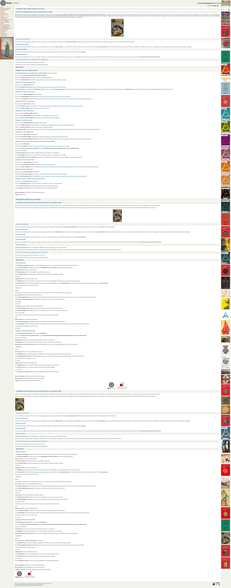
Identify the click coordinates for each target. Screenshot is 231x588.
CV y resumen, (66, 146)
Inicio (1, 7)
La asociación (3, 13)
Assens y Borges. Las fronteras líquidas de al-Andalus (55, 174)
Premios (7, 23)
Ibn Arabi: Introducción (7, 8)
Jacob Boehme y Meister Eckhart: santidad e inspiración (47, 117)
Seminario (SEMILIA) (7, 9)
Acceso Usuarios (3, 33)
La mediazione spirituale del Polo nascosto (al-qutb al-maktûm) (44, 185)
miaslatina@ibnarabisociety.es (23, 583)
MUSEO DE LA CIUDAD (20, 247)
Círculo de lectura (7, 14)
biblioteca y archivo (7, 24)
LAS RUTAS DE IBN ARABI (5, 22)
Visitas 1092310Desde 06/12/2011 (3, 35)
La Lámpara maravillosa (49, 136)
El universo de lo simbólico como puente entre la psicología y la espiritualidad (53, 96)
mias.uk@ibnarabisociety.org (20, 584)
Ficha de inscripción (51, 265)
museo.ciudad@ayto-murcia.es (52, 247)
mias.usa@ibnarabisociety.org (21, 585)
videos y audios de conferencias (4, 30)
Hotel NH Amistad (81, 207)
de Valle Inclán (64, 136)
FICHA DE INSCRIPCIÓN (4, 27)
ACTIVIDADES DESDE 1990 (7, 26)
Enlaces (7, 12)
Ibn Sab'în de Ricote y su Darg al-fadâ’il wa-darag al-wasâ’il (44, 115)
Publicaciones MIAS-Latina (7, 19)
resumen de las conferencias (36, 64)
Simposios (7, 10)
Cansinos (42, 174)
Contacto (2, 32)
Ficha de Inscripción (70, 17)
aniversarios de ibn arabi (7, 28)
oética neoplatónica (51, 164)
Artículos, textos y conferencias (4, 18)
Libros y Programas (7, 21)
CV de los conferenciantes (24, 62)
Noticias (7, 16)
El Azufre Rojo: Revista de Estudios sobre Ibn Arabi (43, 283)
